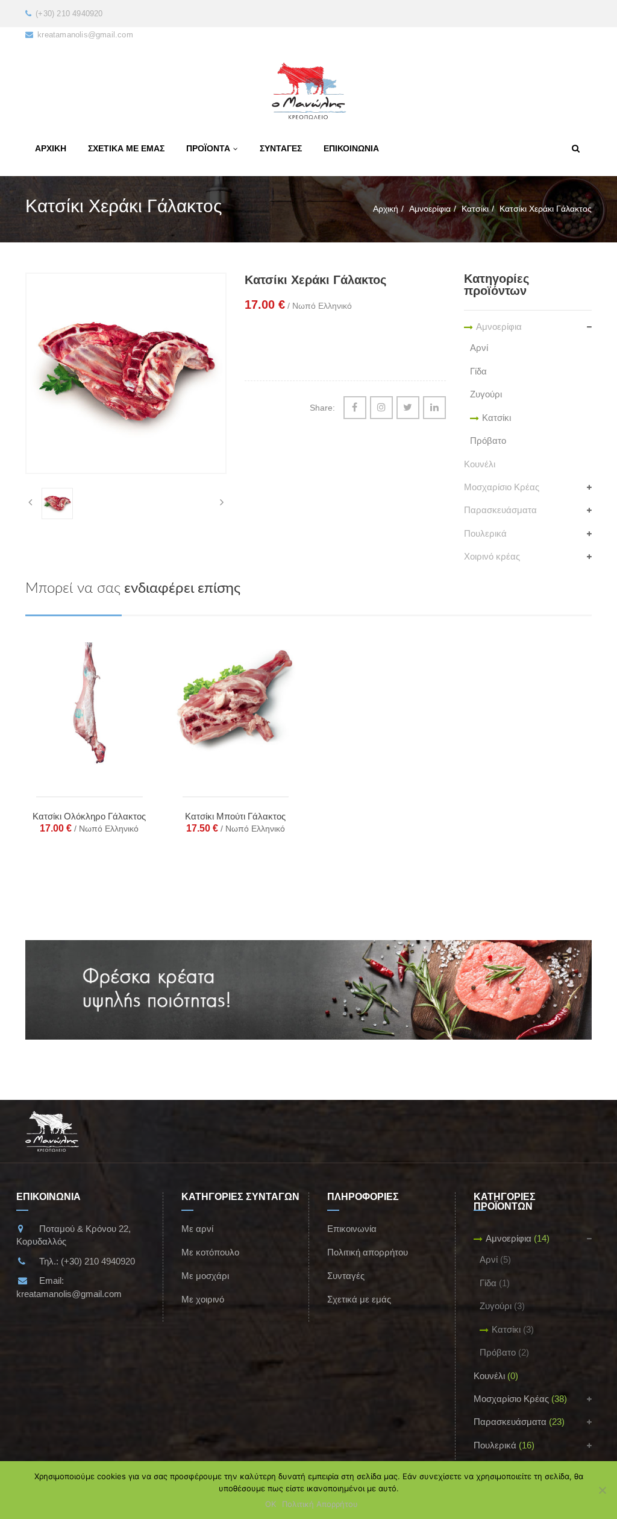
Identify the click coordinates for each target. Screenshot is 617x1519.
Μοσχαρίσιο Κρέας (501, 487)
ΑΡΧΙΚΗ (50, 148)
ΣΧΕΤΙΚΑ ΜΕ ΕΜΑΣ (126, 148)
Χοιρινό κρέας (492, 556)
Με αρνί (197, 1229)
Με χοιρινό (202, 1299)
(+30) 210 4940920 (98, 1261)
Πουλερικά (485, 533)
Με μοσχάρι (205, 1276)
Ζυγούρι (486, 394)
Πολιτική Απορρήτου (320, 1504)
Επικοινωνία (352, 1229)
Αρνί (479, 348)
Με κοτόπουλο (210, 1252)
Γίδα (478, 371)
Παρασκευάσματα (500, 510)
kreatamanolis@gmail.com (69, 1294)
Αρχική (385, 208)
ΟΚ (270, 1504)
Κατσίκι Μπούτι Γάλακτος (235, 816)
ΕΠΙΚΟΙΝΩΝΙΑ (351, 148)
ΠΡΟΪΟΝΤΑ (208, 148)
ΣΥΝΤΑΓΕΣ (281, 148)
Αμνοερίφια (430, 208)
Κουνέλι (479, 464)
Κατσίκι (475, 208)
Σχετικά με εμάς (359, 1299)
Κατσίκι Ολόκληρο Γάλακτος (89, 816)
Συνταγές (346, 1276)
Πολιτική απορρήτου (367, 1252)
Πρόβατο (488, 440)
